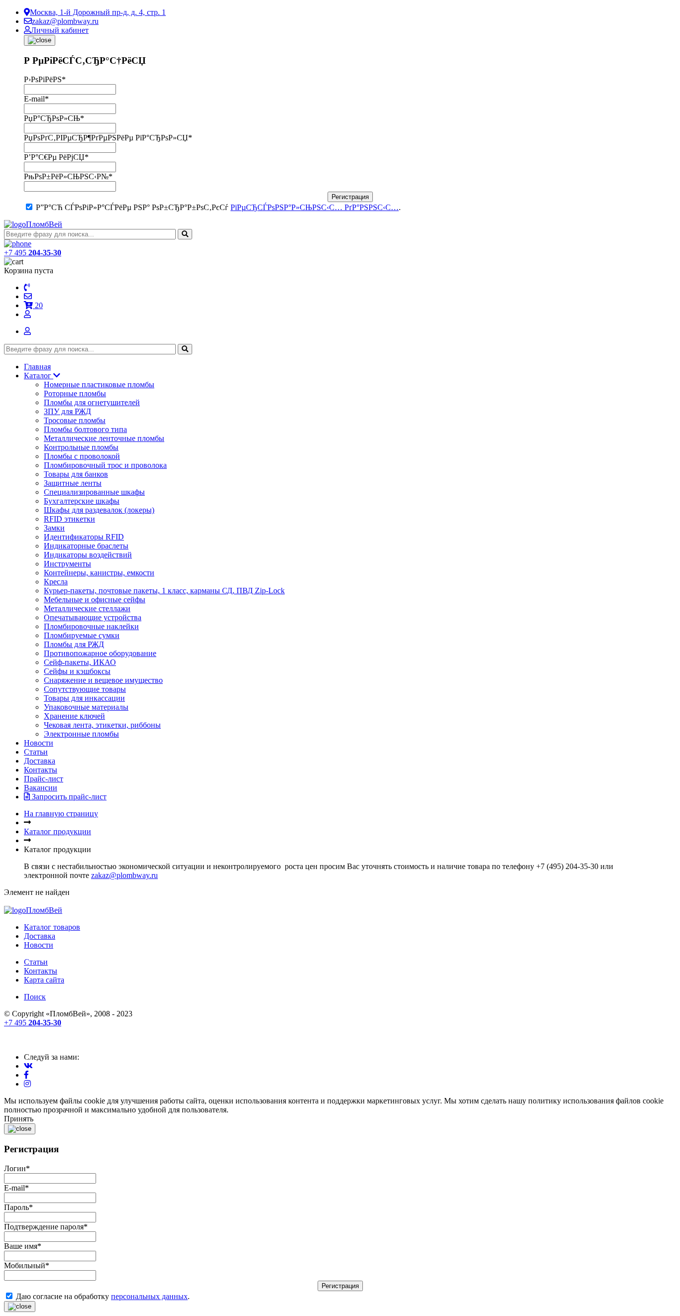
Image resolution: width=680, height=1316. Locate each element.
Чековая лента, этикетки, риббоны (102, 725)
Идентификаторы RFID (84, 537)
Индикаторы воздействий (88, 554)
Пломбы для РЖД (74, 644)
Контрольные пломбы (81, 447)
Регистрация (350, 197)
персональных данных (149, 1296)
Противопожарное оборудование (100, 653)
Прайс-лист (43, 778)
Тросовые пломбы (75, 420)
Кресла (56, 581)
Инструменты (67, 563)
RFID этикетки (69, 519)
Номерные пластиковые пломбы (99, 384)
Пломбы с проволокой (82, 456)
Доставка (39, 761)
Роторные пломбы (75, 393)
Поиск (35, 996)
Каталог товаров (52, 927)
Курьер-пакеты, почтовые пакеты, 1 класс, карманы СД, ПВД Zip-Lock (164, 590)
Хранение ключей (74, 716)
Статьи (36, 752)
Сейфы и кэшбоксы (77, 671)
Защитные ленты (73, 483)
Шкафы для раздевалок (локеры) (99, 510)
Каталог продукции (57, 831)
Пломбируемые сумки (81, 635)
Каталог (38, 375)
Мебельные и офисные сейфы (94, 599)
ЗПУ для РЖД (67, 411)
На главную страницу (61, 813)
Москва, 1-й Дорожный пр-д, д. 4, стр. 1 (98, 12)
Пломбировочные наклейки (91, 626)
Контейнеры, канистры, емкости (99, 572)
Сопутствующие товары (85, 689)
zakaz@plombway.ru (65, 21)
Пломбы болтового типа (85, 429)
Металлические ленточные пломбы (104, 438)
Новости (38, 743)
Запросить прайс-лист (68, 796)
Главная (37, 366)
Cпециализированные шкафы (94, 492)
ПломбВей (44, 224)
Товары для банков (76, 474)
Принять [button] (18, 1118)
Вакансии (40, 787)
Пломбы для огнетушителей (92, 402)
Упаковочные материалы (86, 707)
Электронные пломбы (81, 734)
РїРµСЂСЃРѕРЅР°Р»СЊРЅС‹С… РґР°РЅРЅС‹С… (314, 207)
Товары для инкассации (84, 698)
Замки (54, 528)
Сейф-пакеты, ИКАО (80, 662)
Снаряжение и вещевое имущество (103, 680)
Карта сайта (44, 980)
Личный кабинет (60, 30)
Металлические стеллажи (87, 608)
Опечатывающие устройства (92, 617)
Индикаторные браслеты (86, 546)
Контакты (40, 770)
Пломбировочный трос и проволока (105, 465)
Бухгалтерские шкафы (81, 501)
